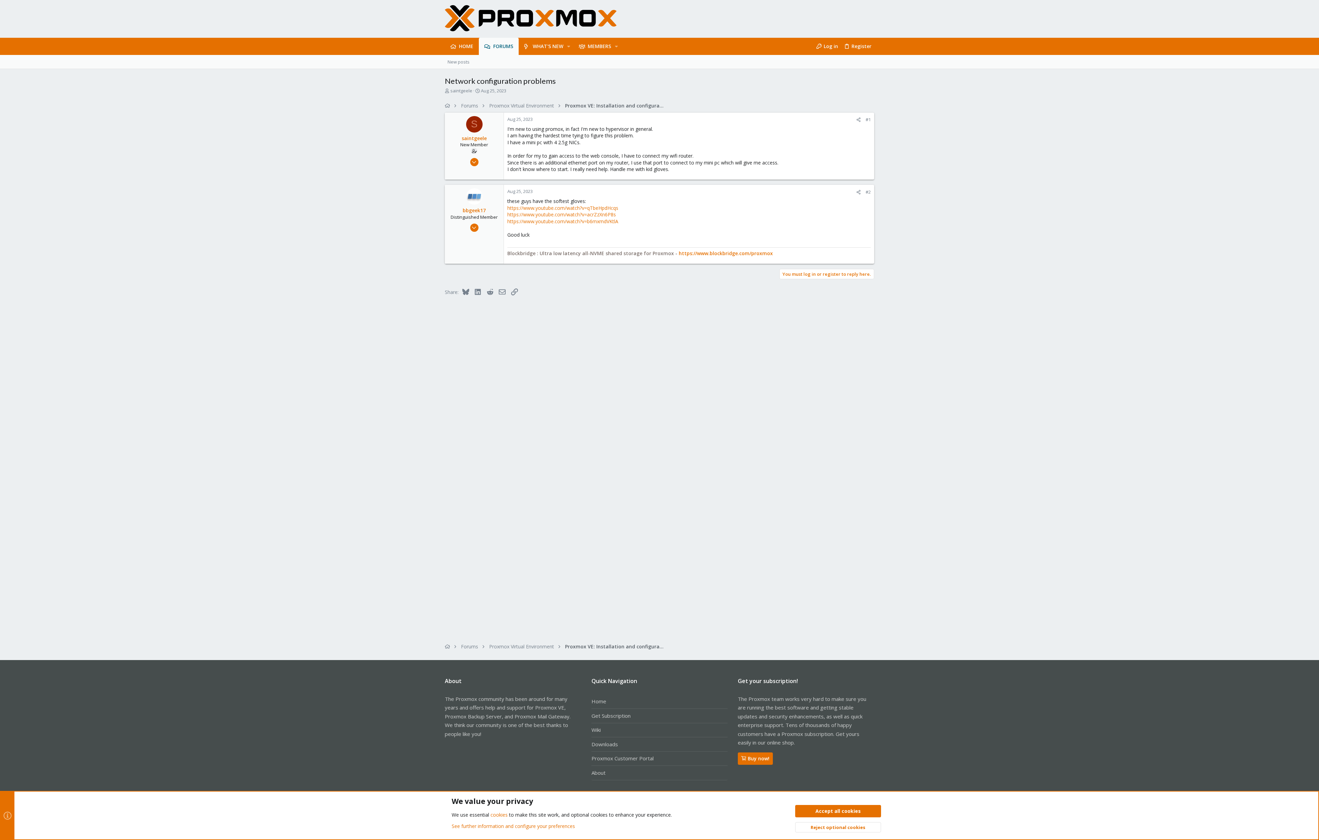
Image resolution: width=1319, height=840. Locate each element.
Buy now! (758, 758)
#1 (868, 119)
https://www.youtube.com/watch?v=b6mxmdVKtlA (562, 221)
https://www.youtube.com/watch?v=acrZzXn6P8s (561, 214)
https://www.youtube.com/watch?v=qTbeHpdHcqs (562, 208)
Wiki (596, 729)
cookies (499, 814)
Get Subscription (611, 715)
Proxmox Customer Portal (622, 758)
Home (598, 701)
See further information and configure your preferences (513, 826)
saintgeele (461, 91)
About (598, 772)
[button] (568, 46)
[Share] (858, 119)
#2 (868, 192)
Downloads (604, 744)
